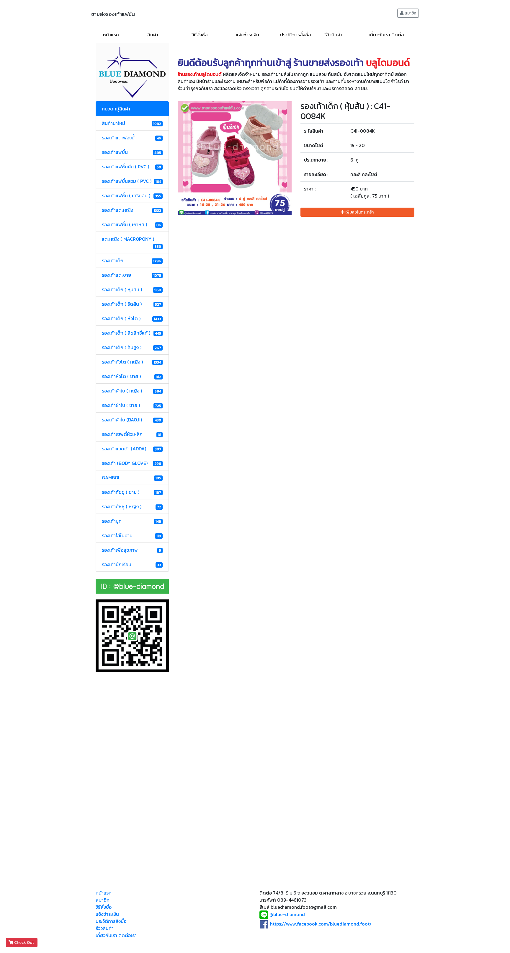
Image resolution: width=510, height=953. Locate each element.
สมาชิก (409, 13)
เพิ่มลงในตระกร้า (359, 212)
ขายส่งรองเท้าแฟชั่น (113, 14)
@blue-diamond (287, 914)
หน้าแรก (111, 34)
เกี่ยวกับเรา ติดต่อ (386, 34)
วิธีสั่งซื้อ (199, 34)
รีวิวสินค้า (333, 34)
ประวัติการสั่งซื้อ (295, 34)
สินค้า (152, 34)
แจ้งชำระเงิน (247, 34)
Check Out (24, 942)
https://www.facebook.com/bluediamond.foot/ (321, 923)
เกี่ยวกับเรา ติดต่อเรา (116, 935)
